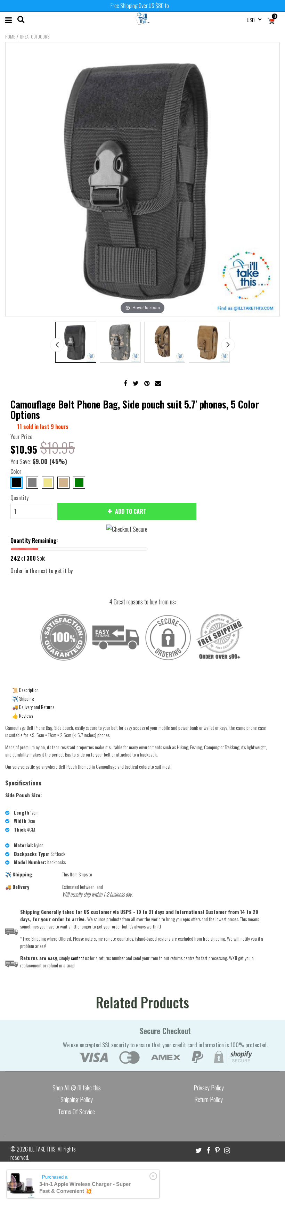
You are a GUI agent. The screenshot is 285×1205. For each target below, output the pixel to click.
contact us (80, 957)
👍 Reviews (22, 715)
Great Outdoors (34, 36)
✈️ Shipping (23, 698)
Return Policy (208, 1099)
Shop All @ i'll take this (76, 1087)
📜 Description (25, 689)
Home (10, 36)
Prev (57, 345)
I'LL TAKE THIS (42, 1149)
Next (228, 345)
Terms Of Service (76, 1111)
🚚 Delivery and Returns (33, 706)
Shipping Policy (76, 1099)
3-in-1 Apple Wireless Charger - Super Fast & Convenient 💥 (85, 1187)
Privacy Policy (209, 1087)
